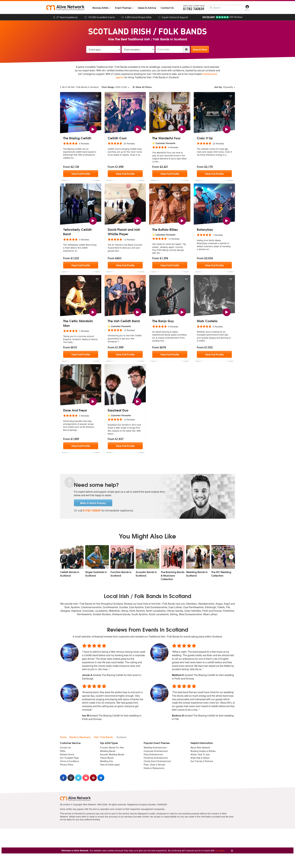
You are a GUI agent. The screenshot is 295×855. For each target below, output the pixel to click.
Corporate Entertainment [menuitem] (156, 751)
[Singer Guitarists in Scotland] (97, 557)
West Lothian (210, 614)
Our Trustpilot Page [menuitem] (69, 757)
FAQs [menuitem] (62, 751)
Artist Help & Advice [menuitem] (200, 757)
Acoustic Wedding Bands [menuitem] (112, 754)
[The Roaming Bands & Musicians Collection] (173, 557)
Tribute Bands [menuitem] (107, 757)
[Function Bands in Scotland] (122, 557)
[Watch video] (93, 129)
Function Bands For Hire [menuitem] (112, 747)
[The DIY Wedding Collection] (223, 557)
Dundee (123, 607)
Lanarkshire (101, 610)
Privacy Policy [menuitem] (66, 764)
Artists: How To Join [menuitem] (200, 754)
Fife (228, 607)
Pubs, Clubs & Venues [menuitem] (154, 764)
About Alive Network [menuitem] (200, 747)
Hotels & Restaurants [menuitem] (154, 768)
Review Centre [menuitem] (67, 754)
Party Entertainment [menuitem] (153, 754)
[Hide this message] (232, 851)
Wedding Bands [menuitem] (107, 751)
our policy (219, 850)
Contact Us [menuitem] (65, 747)
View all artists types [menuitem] (110, 764)
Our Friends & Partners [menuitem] (202, 761)
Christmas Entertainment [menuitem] (156, 757)
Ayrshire (75, 607)
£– (114, 87)
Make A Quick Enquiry (93, 503)
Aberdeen (191, 603)
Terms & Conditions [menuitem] (69, 761)
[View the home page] (65, 8)
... (75, 157)
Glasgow (65, 610)
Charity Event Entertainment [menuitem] (157, 761)
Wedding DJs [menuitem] (106, 761)
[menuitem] (101, 7)
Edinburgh (210, 607)
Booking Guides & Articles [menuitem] (203, 751)
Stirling (174, 614)
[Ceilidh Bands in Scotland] (72, 557)
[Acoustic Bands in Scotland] (147, 557)
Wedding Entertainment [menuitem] (155, 747)
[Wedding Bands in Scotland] (198, 557)
